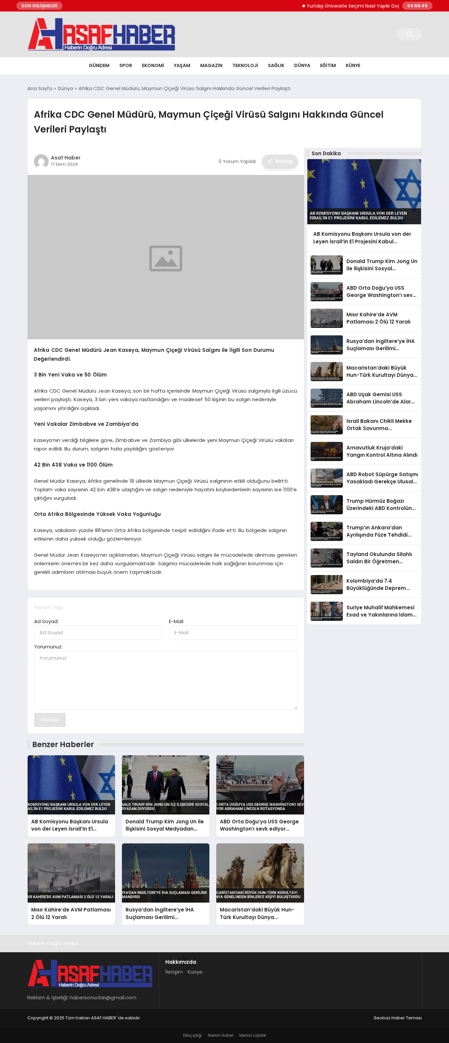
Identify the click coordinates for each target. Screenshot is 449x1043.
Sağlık (276, 65)
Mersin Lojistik (252, 1035)
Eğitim (328, 65)
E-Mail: (176, 621)
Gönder (50, 719)
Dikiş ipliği (192, 1035)
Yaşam (182, 65)
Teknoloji (245, 65)
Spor (125, 65)
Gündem (99, 65)
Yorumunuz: (48, 646)
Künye (353, 65)
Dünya (302, 65)
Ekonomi (153, 65)
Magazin (211, 65)
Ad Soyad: (46, 621)
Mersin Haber (220, 1035)
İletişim (174, 971)
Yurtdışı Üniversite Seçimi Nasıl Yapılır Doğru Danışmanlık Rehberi (362, 6)
